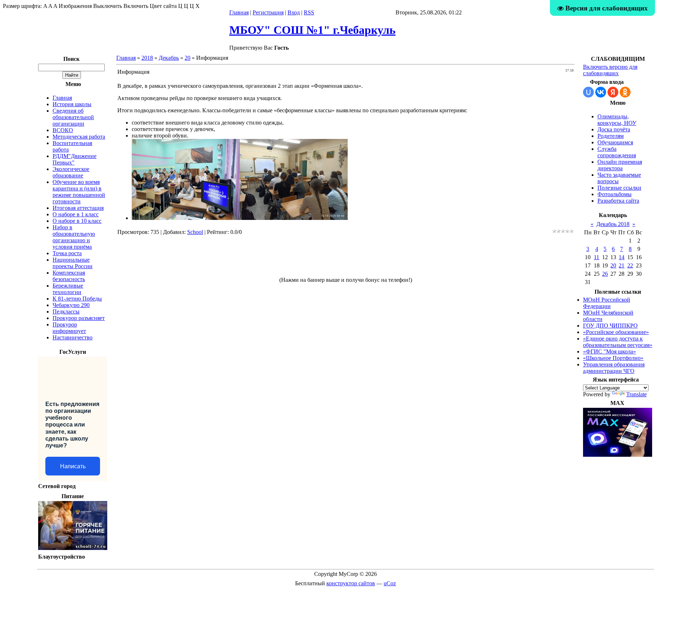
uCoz (390, 583)
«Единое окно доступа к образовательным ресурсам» (617, 341)
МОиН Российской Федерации (606, 303)
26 (605, 274)
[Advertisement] (345, 259)
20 (187, 58)
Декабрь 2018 (612, 224)
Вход (294, 12)
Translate (636, 394)
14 (621, 257)
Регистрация (268, 12)
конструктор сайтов (350, 583)
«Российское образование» (616, 332)
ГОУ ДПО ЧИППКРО (610, 325)
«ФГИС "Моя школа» (609, 351)
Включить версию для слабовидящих (610, 70)
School (195, 232)
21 (621, 265)
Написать (73, 466)
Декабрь (169, 58)
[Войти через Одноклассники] (625, 92)
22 (630, 265)
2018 (147, 58)
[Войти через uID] (588, 92)
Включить (135, 6)
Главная (239, 12)
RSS (309, 12)
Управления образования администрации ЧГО (614, 367)
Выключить (107, 6)
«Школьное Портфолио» (613, 358)
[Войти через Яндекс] (613, 92)
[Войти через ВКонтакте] (600, 92)
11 (596, 257)
